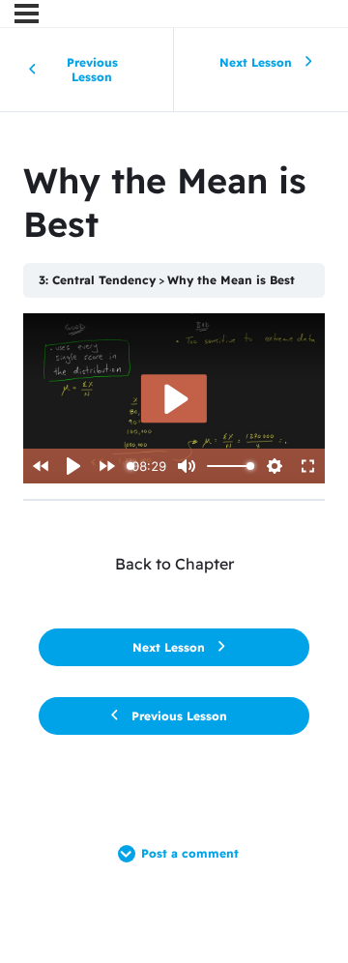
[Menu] (26, 13)
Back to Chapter (174, 563)
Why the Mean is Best (231, 280)
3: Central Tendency (97, 280)
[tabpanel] (174, 398)
